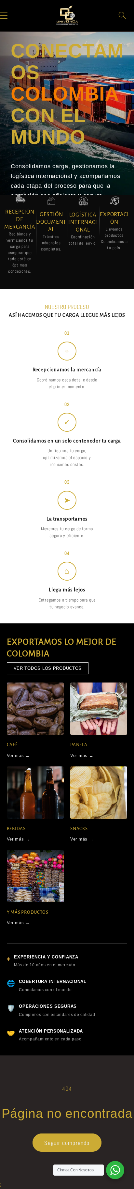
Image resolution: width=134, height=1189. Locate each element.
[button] (122, 15)
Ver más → (18, 755)
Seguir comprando (66, 1143)
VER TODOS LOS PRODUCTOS (48, 668)
